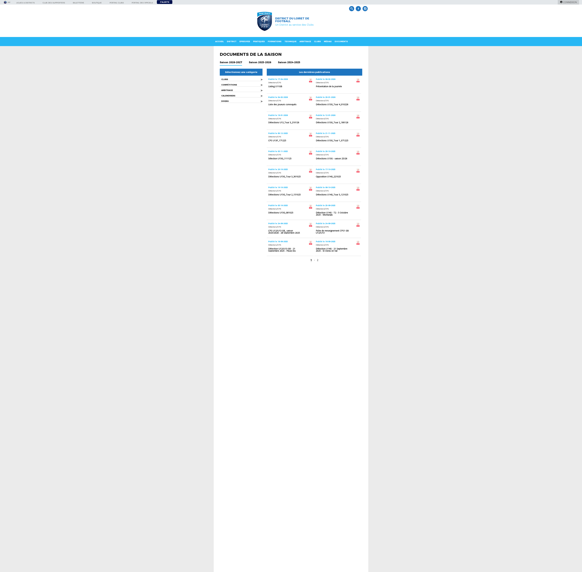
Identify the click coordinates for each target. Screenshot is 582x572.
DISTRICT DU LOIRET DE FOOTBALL (292, 20)
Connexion (570, 2)
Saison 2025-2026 (260, 62)
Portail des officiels (142, 2)
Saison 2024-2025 (289, 62)
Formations (274, 41)
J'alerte (164, 2)
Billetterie (78, 2)
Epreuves (244, 41)
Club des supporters (54, 2)
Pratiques (259, 41)
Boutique (97, 2)
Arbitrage (305, 41)
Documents (341, 41)
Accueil (219, 41)
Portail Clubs (117, 2)
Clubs (317, 41)
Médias (328, 41)
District (231, 41)
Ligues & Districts (25, 2)
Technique (290, 41)
